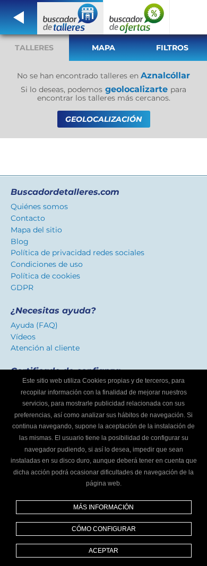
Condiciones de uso (47, 264)
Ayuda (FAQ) (34, 325)
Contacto (28, 218)
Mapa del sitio (36, 230)
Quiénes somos (39, 206)
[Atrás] (18, 17)
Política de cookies (45, 276)
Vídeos (23, 337)
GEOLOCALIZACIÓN (103, 119)
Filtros (172, 47)
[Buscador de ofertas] (137, 17)
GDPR (22, 287)
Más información (103, 507)
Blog (20, 241)
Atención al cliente (45, 348)
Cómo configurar (104, 529)
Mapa (103, 47)
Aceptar (103, 550)
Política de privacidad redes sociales (77, 252)
